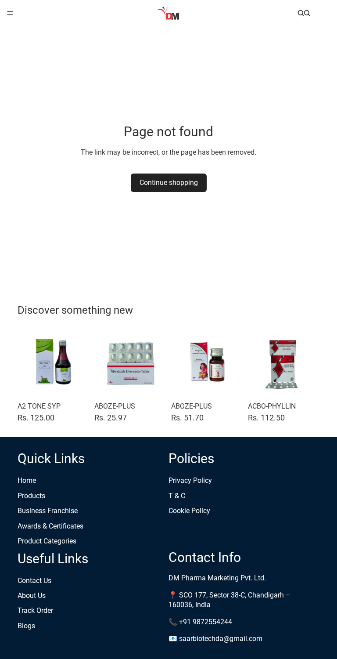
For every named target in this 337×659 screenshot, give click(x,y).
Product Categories (47, 541)
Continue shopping (169, 182)
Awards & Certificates (50, 526)
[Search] (301, 13)
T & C (176, 496)
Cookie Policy (189, 511)
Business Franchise (48, 511)
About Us (32, 595)
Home (27, 481)
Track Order (35, 611)
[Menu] (10, 13)
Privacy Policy (190, 481)
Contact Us (34, 580)
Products (31, 496)
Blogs (26, 626)
